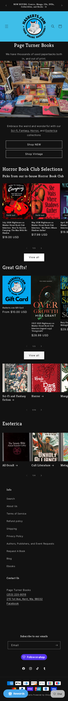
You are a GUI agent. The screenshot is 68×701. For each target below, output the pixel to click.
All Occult (8, 465)
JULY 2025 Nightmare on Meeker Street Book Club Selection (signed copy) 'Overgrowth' (43, 327)
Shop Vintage (34, 154)
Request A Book (16, 551)
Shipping (12, 528)
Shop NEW (34, 144)
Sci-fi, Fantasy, (20, 130)
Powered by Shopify (43, 695)
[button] (6, 26)
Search (11, 498)
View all (34, 257)
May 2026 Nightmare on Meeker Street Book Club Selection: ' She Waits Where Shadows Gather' (44, 226)
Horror (36, 396)
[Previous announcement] (6, 5)
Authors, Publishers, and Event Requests (30, 543)
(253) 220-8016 (16, 594)
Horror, (34, 130)
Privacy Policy (15, 536)
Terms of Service (16, 513)
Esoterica (51, 130)
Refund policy (15, 521)
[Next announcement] (62, 5)
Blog (9, 558)
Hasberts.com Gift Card (12, 307)
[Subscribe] (56, 645)
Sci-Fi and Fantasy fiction (14, 398)
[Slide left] (26, 248)
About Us (12, 506)
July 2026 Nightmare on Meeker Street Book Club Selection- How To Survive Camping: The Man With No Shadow (14, 227)
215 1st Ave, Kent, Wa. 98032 (25, 599)
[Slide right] (41, 248)
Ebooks (11, 566)
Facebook (13, 603)
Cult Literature (41, 465)
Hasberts (28, 695)
